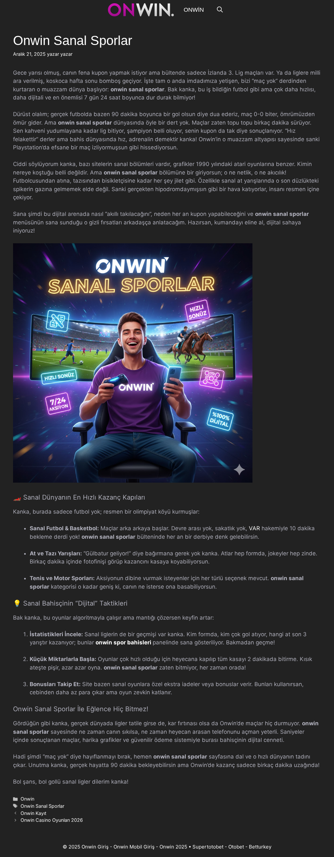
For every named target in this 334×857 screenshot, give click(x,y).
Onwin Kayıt (33, 813)
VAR (254, 528)
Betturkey (260, 847)
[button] (219, 10)
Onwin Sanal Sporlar (42, 806)
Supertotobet (207, 847)
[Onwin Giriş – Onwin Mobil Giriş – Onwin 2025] (141, 10)
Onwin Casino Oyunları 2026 (52, 820)
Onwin (194, 10)
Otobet (236, 847)
